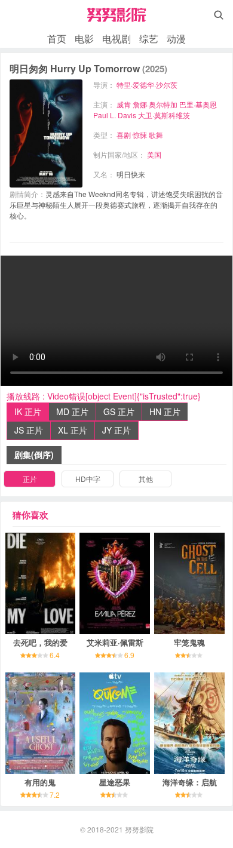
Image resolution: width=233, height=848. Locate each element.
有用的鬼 (40, 782)
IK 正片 (27, 411)
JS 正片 (28, 430)
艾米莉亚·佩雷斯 (115, 642)
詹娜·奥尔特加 (155, 104)
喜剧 (123, 135)
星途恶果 (114, 782)
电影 (84, 38)
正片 (30, 479)
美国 (154, 154)
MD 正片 (72, 411)
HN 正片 (164, 411)
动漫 (176, 38)
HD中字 (87, 479)
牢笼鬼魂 (189, 642)
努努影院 (139, 829)
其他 (146, 479)
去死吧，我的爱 (40, 642)
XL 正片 (72, 430)
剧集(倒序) (34, 454)
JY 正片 (116, 430)
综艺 (148, 38)
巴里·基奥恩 (198, 104)
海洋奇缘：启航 (190, 782)
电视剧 (116, 38)
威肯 (123, 104)
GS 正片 (118, 411)
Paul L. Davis (114, 115)
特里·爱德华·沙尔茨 (146, 84)
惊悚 (140, 135)
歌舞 (156, 135)
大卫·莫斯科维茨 (164, 115)
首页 (56, 38)
